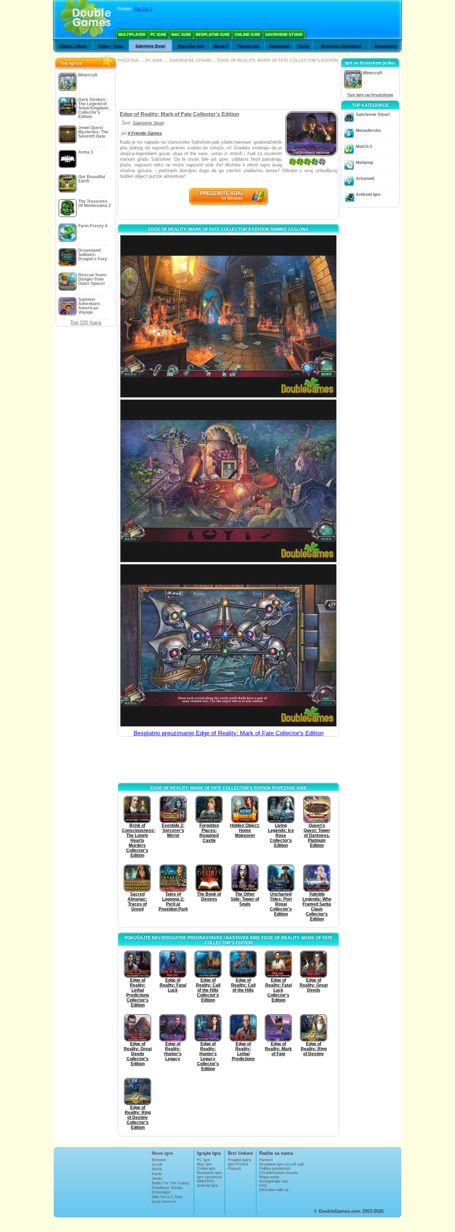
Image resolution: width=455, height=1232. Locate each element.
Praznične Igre (191, 46)
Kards (157, 1174)
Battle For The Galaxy (171, 1183)
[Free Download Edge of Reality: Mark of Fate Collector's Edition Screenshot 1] (228, 316)
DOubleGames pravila (278, 1172)
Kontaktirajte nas (273, 1181)
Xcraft (157, 1164)
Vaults (157, 1178)
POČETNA (128, 60)
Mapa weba (269, 1177)
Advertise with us (274, 1190)
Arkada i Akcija (73, 46)
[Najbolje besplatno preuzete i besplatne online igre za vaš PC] (85, 19)
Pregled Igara (239, 1160)
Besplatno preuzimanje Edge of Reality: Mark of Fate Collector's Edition (228, 733)
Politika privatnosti (274, 1168)
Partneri (266, 1160)
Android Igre (368, 194)
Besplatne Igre (213, 34)
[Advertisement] (228, 86)
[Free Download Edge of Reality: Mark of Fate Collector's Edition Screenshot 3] (228, 645)
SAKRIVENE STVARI (190, 60)
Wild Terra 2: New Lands (167, 1199)
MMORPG (206, 1181)
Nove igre (162, 1153)
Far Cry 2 (143, 8)
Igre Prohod (238, 1164)
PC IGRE (154, 60)
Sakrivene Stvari (284, 34)
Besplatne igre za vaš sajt (281, 1164)
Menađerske (386, 46)
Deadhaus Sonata (167, 1187)
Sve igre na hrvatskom (370, 94)
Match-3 (220, 46)
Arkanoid (365, 178)
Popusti (234, 1168)
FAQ (263, 1185)
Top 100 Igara (85, 322)
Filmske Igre (248, 46)
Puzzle (303, 46)
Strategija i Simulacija (341, 46)
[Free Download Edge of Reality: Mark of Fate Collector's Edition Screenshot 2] (228, 480)
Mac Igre (181, 34)
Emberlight (161, 1192)
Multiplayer (131, 34)
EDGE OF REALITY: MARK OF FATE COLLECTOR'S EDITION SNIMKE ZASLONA (228, 229)
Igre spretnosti (209, 1177)
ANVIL (157, 1169)
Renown (159, 1160)
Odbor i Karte (110, 46)
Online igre (247, 34)
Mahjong (364, 162)
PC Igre (158, 34)
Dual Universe (164, 1201)
